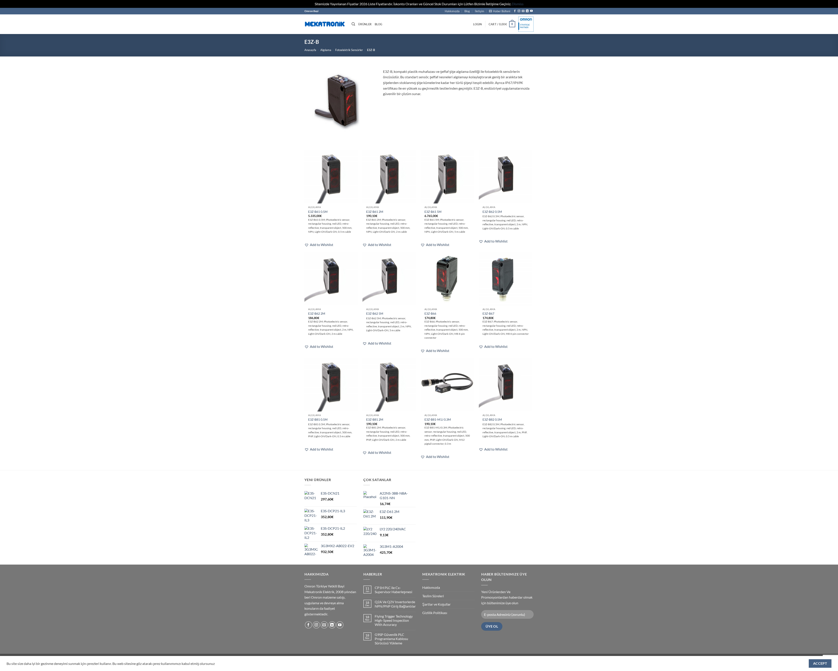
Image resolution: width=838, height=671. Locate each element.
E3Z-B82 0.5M (492, 419)
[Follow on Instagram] (519, 11)
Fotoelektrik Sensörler (349, 50)
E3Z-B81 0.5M (318, 419)
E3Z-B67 (488, 313)
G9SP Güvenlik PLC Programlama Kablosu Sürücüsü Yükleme (391, 638)
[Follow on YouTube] (531, 11)
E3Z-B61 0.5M (318, 211)
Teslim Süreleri (433, 596)
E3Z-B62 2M (316, 313)
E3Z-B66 (430, 313)
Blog (467, 11)
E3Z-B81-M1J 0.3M (437, 419)
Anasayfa (310, 50)
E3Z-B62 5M (374, 313)
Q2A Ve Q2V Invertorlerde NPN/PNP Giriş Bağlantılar (395, 604)
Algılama (325, 50)
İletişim (479, 11)
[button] (499, 11)
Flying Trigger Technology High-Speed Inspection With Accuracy (394, 620)
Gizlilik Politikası (434, 613)
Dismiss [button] (518, 4)
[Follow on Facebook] (514, 11)
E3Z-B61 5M (432, 211)
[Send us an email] (523, 11)
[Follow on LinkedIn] (527, 11)
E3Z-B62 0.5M (492, 211)
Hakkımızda (452, 11)
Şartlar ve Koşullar (436, 604)
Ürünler (365, 24)
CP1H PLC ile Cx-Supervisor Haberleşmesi (393, 590)
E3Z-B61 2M (374, 211)
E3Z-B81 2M (374, 419)
